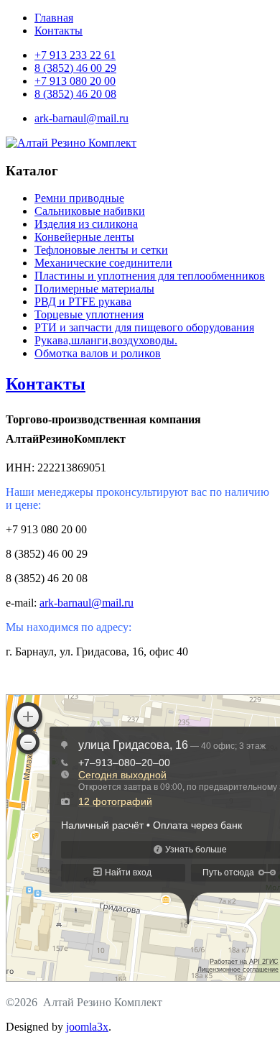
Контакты (58, 30)
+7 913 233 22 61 (75, 55)
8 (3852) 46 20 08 (75, 94)
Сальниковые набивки (89, 211)
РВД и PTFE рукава (82, 301)
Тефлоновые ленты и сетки (101, 250)
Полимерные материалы (94, 288)
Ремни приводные (79, 198)
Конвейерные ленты (84, 237)
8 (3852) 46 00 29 (75, 68)
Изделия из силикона (86, 224)
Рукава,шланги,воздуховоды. (105, 340)
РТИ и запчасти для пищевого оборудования (144, 327)
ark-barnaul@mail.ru (81, 118)
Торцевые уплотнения (89, 314)
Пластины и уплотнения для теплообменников (149, 276)
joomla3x (87, 1027)
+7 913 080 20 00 (75, 81)
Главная (53, 17)
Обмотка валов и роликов (97, 353)
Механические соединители (103, 263)
